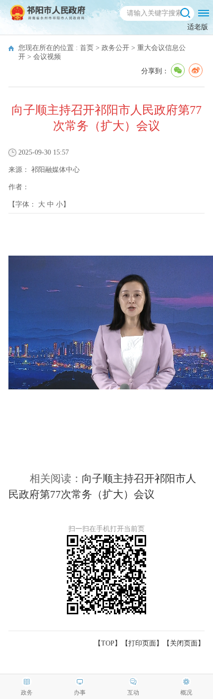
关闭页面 (184, 643)
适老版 (197, 27)
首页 (87, 48)
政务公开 (115, 48)
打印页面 (142, 643)
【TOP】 (107, 643)
